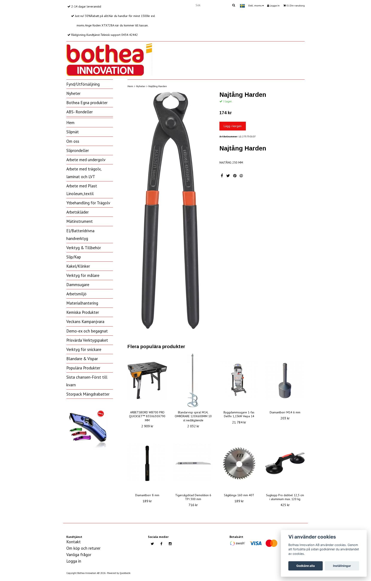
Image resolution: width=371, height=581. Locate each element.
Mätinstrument (79, 221)
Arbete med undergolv (85, 159)
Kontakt (73, 541)
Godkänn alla (305, 565)
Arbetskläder (77, 212)
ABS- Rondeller (79, 111)
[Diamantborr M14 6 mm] (285, 380)
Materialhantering (82, 303)
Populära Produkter (83, 367)
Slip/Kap (73, 256)
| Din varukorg (295, 5)
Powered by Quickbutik (118, 573)
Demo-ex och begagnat (87, 331)
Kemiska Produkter (82, 312)
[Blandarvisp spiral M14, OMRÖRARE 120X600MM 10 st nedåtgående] (193, 380)
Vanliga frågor (78, 554)
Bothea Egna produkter (87, 102)
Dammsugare (77, 284)
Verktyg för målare (82, 275)
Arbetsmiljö (76, 293)
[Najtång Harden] (170, 210)
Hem (70, 122)
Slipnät (72, 131)
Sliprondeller (77, 150)
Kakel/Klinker (78, 266)
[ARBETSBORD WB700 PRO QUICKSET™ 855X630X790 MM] (147, 380)
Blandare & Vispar (82, 358)
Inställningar (342, 565)
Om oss (72, 141)
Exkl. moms (256, 5)
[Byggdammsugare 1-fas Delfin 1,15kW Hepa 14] (239, 380)
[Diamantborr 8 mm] (147, 463)
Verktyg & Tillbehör (83, 247)
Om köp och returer (83, 548)
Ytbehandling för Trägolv (88, 202)
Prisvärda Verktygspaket (87, 340)
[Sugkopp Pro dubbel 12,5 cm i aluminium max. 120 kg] (285, 463)
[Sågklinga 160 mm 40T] (239, 463)
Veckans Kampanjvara (85, 321)
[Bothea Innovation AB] (109, 59)
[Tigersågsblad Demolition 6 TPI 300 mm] (193, 463)
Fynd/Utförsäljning (83, 84)
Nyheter (73, 93)
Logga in (274, 5)
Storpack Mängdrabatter (87, 394)
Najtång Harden (157, 86)
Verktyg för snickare (83, 349)
